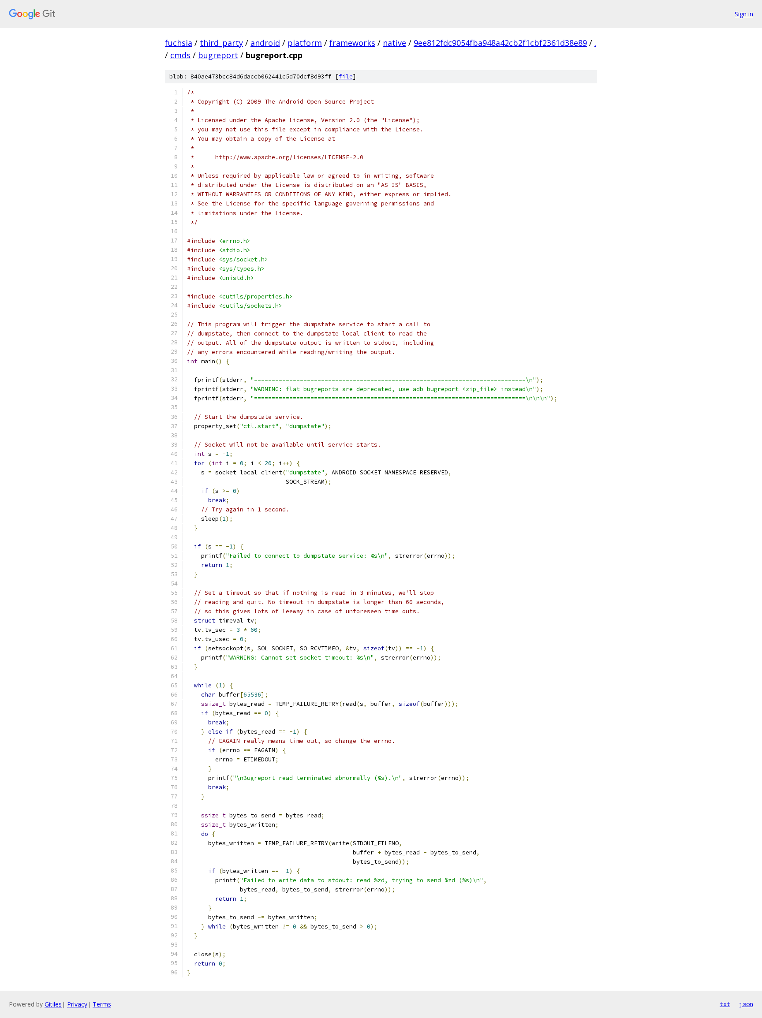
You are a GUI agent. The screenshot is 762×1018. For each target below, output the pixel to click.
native (394, 42)
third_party (221, 42)
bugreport (218, 55)
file (346, 76)
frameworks (352, 42)
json (746, 1004)
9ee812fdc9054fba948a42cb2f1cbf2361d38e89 (500, 42)
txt (725, 1004)
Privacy (77, 1004)
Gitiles (53, 1004)
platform (305, 42)
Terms (102, 1004)
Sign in (744, 14)
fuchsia (178, 42)
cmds (180, 55)
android (265, 42)
